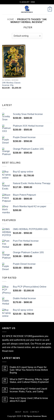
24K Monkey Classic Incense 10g (11, 84)
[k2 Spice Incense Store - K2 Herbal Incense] (27, 9)
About (18, 412)
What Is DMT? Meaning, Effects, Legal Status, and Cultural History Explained (29, 380)
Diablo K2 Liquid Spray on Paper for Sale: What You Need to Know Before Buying (29, 370)
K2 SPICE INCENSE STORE (17, 336)
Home (10, 19)
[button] (4, 9)
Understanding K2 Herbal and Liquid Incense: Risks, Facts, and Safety (28, 390)
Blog (25, 412)
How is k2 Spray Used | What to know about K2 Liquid (29, 399)
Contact (34, 412)
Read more (8, 351)
